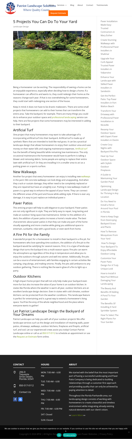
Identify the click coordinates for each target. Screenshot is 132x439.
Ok (59, 435)
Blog (72, 5)
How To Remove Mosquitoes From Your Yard (109, 235)
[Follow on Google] (20, 399)
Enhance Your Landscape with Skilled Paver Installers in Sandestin (108, 84)
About (80, 5)
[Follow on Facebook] (15, 399)
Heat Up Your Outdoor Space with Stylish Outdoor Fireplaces (108, 163)
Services (60, 5)
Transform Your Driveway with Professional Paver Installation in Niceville (110, 117)
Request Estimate (58, 13)
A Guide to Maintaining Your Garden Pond (109, 178)
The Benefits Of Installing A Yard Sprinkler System (109, 307)
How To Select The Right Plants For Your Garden (109, 319)
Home (51, 5)
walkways (85, 176)
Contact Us (25, 392)
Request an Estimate (27, 336)
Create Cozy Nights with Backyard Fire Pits (109, 148)
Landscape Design (21, 26)
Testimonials (102, 5)
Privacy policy (69, 435)
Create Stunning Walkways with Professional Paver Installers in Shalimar (110, 46)
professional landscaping (64, 117)
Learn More (77, 415)
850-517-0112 (48, 333)
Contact (89, 5)
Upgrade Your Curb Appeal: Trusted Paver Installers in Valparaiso (107, 65)
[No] (128, 432)
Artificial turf (81, 148)
